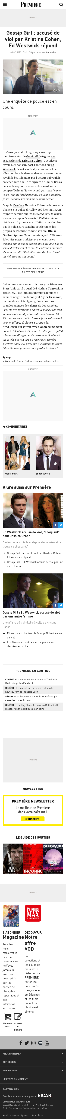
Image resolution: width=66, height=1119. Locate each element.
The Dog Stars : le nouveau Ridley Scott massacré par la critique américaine (31, 706)
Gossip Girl (23, 360)
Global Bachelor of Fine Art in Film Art (21, 1105)
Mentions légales (11, 1115)
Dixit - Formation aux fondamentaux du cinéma (25, 1108)
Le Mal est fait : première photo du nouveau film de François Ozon (29, 689)
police (55, 360)
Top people (10, 1070)
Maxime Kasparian (46, 52)
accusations (36, 360)
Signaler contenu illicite (31, 1115)
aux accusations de (29, 158)
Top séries (9, 1062)
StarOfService (46, 1105)
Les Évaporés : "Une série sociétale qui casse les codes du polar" (31, 698)
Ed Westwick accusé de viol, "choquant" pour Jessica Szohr (31, 534)
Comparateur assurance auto (16, 1101)
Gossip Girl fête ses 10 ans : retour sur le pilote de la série (33, 270)
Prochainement (13, 1053)
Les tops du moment (15, 1079)
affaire (47, 360)
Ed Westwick (9, 360)
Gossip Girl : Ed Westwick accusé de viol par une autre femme (31, 614)
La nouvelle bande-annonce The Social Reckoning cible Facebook (31, 681)
